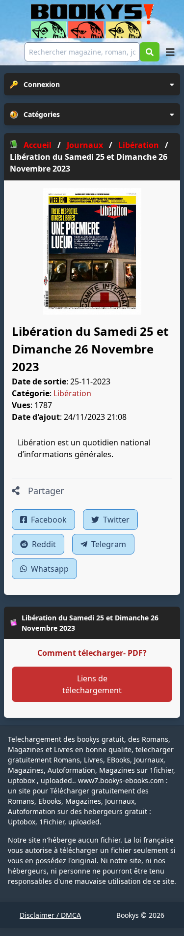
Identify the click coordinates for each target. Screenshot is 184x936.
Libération (72, 393)
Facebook (48, 519)
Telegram (107, 544)
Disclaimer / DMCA (50, 915)
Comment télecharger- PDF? (92, 652)
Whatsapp (49, 568)
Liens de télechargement (92, 684)
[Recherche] (149, 51)
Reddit (43, 544)
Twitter (115, 519)
